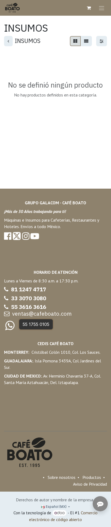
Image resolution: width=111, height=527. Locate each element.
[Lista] (86, 41)
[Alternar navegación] (101, 8)
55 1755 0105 (36, 324)
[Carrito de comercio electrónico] (88, 7)
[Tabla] (75, 41)
